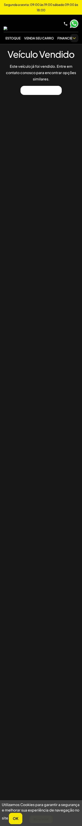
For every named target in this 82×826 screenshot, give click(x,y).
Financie (64, 38)
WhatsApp (74, 23)
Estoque (12, 38)
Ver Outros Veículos (41, 90)
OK (15, 818)
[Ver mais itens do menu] (74, 38)
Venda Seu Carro (39, 38)
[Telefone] (65, 24)
